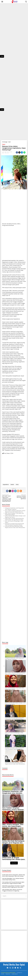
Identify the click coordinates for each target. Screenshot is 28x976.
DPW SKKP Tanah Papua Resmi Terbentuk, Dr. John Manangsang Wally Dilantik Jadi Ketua (6, 498)
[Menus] (2, 1)
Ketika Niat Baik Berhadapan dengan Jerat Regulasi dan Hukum (15, 516)
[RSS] (21, 491)
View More (14, 863)
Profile (2, 973)
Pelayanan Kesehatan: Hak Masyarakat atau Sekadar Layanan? (14, 508)
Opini (3, 144)
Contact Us (19, 972)
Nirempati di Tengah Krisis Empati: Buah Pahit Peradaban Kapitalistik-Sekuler (14, 524)
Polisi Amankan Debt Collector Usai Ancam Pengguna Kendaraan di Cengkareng (12, 890)
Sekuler (12, 484)
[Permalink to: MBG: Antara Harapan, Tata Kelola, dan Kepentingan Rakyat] (15, 681)
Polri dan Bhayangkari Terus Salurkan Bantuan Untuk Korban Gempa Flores (13, 879)
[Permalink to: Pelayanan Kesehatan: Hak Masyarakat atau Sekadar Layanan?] (15, 651)
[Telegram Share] (22, 152)
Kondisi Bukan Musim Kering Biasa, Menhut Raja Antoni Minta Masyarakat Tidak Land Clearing (13, 875)
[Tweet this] (19, 152)
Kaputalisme (6, 484)
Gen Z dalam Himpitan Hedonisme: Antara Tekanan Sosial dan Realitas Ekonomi (15, 511)
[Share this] (17, 152)
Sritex (17, 484)
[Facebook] (7, 491)
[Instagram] (12, 491)
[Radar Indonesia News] (14, 1)
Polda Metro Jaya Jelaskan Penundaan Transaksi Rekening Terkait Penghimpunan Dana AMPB (13, 886)
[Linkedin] (15, 491)
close (2, 56)
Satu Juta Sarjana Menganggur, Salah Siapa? (14, 521)
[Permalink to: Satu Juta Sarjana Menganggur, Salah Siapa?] (15, 725)
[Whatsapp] (24, 152)
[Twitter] (10, 491)
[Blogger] (18, 491)
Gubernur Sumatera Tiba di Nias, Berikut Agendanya (21, 496)
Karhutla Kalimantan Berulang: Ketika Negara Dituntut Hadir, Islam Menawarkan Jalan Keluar (15, 527)
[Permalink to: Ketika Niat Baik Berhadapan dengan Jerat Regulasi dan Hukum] (15, 696)
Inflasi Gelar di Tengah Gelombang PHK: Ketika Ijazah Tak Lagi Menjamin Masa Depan (14, 519)
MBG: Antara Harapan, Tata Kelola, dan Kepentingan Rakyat (14, 514)
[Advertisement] (8, 30)
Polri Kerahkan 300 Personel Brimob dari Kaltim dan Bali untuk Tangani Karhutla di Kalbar (13, 882)
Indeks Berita (15, 973)
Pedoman (8, 973)
